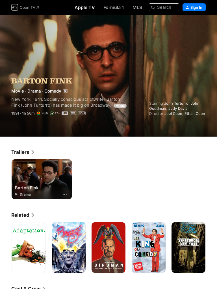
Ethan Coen (195, 113)
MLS (137, 7)
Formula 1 (113, 7)
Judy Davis (177, 108)
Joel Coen (173, 113)
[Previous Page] (6, 247)
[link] (23, 152)
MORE (120, 106)
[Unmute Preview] (202, 25)
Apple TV (85, 7)
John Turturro (176, 103)
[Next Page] (211, 247)
